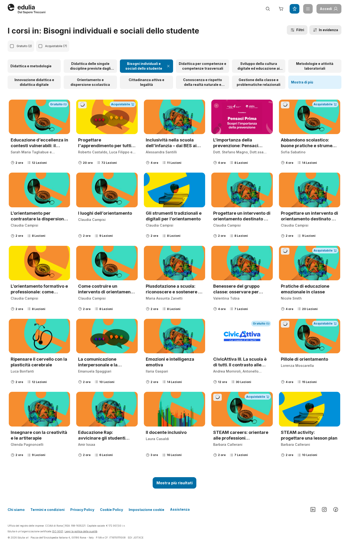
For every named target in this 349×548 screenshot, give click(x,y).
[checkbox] (12, 46)
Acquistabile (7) (56, 46)
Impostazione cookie (146, 510)
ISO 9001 (57, 531)
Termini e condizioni (47, 510)
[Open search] (268, 9)
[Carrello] (281, 9)
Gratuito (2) (24, 46)
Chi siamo (16, 510)
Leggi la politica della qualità (81, 531)
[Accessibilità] (294, 9)
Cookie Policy (111, 510)
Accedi (326, 9)
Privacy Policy (82, 510)
